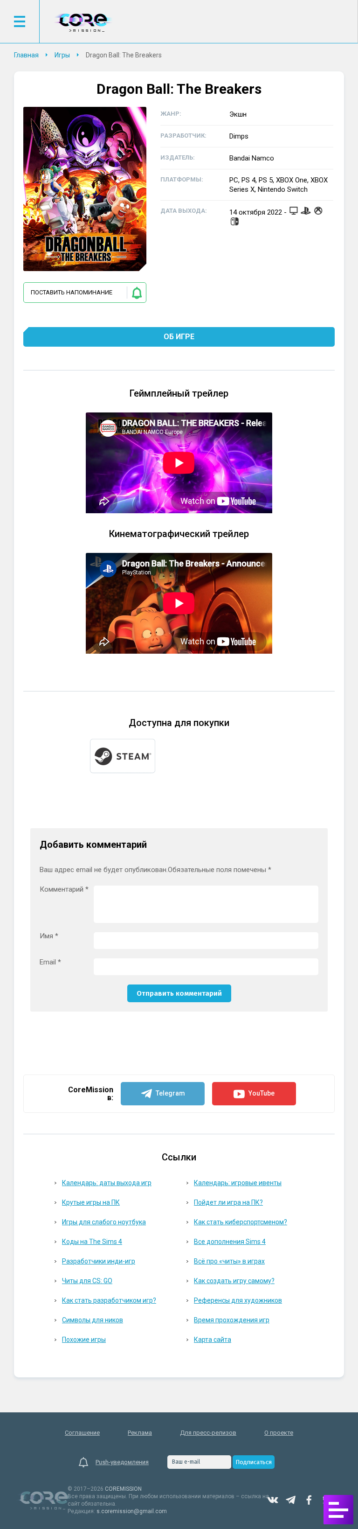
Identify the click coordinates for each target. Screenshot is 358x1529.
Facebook (309, 1500)
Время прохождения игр (231, 1320)
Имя (49, 936)
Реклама (140, 1432)
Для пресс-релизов (208, 1432)
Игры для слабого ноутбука (104, 1222)
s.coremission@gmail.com (131, 1511)
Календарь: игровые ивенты (238, 1183)
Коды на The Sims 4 (92, 1241)
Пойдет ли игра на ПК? (228, 1202)
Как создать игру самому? (234, 1281)
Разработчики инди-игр (98, 1261)
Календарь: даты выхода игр (106, 1183)
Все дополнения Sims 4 (230, 1241)
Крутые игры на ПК (91, 1202)
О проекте (278, 1432)
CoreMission (83, 23)
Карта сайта (212, 1339)
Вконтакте (272, 1500)
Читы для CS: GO (87, 1281)
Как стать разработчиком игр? (109, 1300)
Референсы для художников (238, 1300)
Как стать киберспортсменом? (240, 1222)
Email (50, 962)
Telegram (290, 1500)
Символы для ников (92, 1320)
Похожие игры (84, 1339)
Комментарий (64, 890)
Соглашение (82, 1432)
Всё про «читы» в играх (229, 1261)
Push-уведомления (122, 1462)
